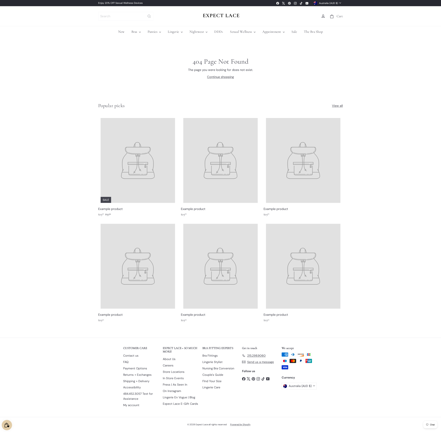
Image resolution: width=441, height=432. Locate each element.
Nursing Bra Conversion (218, 368)
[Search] (149, 16)
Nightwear (197, 32)
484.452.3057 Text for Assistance (138, 396)
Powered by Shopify (240, 424)
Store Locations (173, 372)
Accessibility (132, 387)
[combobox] (125, 16)
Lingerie (174, 32)
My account (131, 405)
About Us (169, 359)
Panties (153, 32)
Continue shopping (220, 77)
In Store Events (173, 378)
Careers (168, 365)
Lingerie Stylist (212, 362)
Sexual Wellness (241, 32)
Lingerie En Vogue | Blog (179, 397)
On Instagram (172, 391)
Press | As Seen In (175, 384)
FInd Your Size (212, 381)
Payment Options (135, 368)
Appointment (272, 32)
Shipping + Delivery (136, 381)
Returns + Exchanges (137, 375)
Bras (134, 32)
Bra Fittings (210, 355)
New (121, 32)
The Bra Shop (313, 32)
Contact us (131, 355)
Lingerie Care (211, 387)
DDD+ (218, 32)
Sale (294, 32)
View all (337, 106)
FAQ (126, 362)
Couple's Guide (212, 375)
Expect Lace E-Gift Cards (180, 404)
